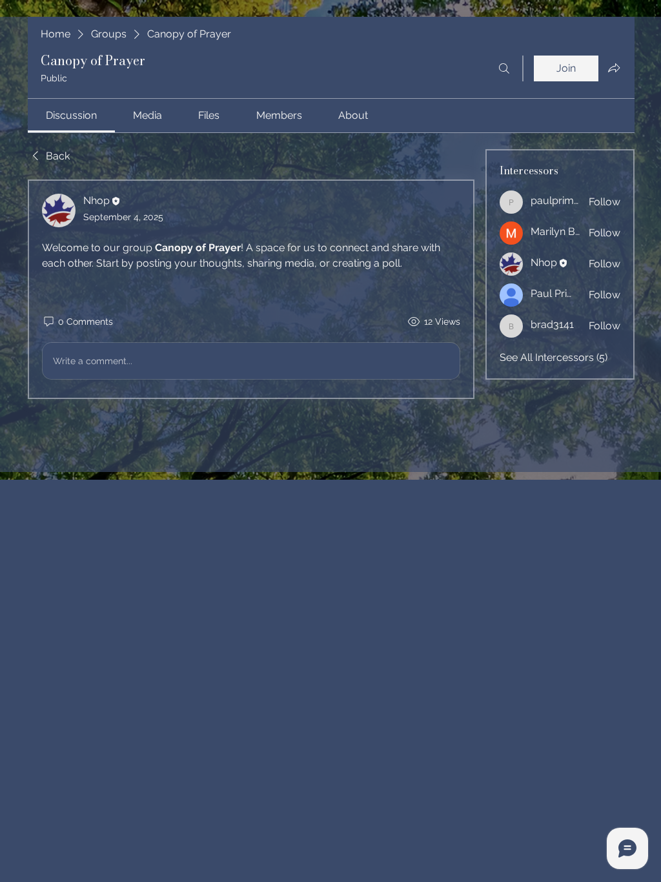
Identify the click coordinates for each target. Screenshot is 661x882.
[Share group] (614, 68)
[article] (251, 289)
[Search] (504, 68)
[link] (71, 115)
